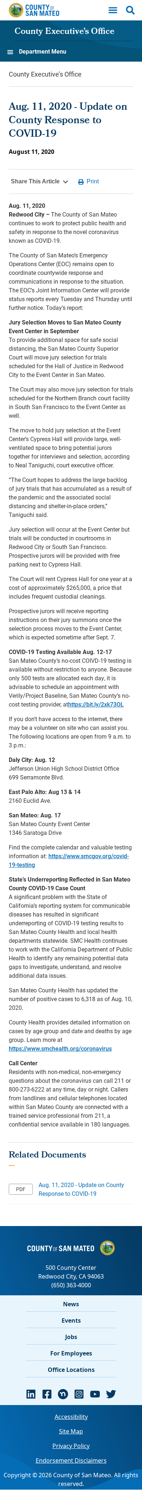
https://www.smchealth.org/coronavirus (60, 1048)
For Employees (71, 1353)
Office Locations (71, 1370)
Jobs (71, 1337)
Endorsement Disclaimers (71, 1460)
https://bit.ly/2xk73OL (96, 704)
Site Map (71, 1431)
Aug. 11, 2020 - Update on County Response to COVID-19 (81, 1189)
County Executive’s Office (64, 32)
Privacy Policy (71, 1446)
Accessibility (71, 1417)
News (71, 1304)
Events (71, 1320)
